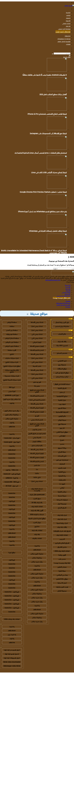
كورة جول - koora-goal (12, 442)
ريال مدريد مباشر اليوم (12, 411)
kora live (12, 497)
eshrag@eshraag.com (52, 280)
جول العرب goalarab (12, 395)
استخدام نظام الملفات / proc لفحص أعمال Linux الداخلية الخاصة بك (41, 153)
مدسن (62, 444)
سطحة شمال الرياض (12, 338)
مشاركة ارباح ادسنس (62, 326)
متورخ (62, 440)
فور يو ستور (37, 382)
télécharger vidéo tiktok (12, 666)
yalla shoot (37, 550)
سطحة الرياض (12, 322)
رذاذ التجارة (62, 476)
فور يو (37, 416)
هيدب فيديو (62, 468)
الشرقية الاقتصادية (62, 412)
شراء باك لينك (62, 515)
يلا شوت (37, 546)
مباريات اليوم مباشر (37, 554)
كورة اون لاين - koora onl (12, 474)
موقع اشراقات (62, 369)
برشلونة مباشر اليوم (11, 415)
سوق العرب (37, 498)
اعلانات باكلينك (37, 538)
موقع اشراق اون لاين (62, 373)
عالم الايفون (62, 416)
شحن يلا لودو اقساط (37, 350)
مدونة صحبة (62, 496)
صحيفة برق (62, 365)
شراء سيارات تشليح (12, 362)
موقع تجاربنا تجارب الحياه (37, 518)
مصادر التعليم (62, 567)
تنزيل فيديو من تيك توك (12, 650)
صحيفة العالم (62, 591)
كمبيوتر (68, 18)
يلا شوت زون (12, 634)
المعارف (62, 464)
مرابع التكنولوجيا (62, 396)
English (67, 36)
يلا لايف (12, 403)
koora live (11, 454)
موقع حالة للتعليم (62, 579)
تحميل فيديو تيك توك (12, 654)
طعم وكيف (62, 480)
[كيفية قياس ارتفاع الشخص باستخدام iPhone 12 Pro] (57, 110)
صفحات (68, 44)
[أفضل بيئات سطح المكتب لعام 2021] (57, 90)
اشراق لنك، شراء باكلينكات (62, 531)
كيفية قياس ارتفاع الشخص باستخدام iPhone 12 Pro (47, 114)
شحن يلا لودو (37, 429)
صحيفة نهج (62, 424)
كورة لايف (12, 501)
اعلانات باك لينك (37, 530)
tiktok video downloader (11, 662)
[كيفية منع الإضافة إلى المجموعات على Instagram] (57, 130)
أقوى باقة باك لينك (37, 510)
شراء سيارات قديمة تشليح (11, 380)
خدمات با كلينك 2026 (37, 514)
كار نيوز (62, 428)
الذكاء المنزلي (66, 23)
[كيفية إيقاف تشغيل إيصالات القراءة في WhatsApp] (57, 227)
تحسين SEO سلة (62, 345)
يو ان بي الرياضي (62, 575)
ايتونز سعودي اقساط (37, 346)
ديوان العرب (37, 522)
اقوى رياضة (62, 555)
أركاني (62, 488)
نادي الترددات (62, 456)
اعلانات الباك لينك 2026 (62, 551)
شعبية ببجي (37, 437)
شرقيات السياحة (62, 500)
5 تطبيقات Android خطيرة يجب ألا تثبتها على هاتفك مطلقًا (45, 75)
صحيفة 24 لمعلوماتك (63, 38)
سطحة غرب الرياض (11, 342)
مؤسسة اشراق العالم (64, 41)
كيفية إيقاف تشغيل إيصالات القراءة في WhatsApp (48, 231)
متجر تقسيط (37, 366)
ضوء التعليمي (62, 361)
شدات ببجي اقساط (37, 322)
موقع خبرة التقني (62, 432)
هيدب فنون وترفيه (62, 587)
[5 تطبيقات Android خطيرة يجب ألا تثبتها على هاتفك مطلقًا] (57, 71)
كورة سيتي (11, 391)
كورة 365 (12, 387)
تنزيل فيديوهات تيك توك (12, 658)
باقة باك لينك (62, 341)
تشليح (12, 354)
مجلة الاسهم (62, 408)
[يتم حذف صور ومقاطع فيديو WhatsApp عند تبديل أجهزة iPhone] (57, 208)
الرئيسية (68, 12)
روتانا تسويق (62, 448)
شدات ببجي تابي (37, 334)
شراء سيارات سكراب (12, 358)
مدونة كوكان (62, 420)
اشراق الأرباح (62, 508)
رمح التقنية (62, 472)
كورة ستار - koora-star (11, 438)
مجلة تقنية (62, 571)
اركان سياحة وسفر (62, 377)
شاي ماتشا (37, 477)
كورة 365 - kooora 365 (12, 482)
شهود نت (62, 484)
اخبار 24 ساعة (62, 583)
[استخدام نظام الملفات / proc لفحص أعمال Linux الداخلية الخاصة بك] (57, 149)
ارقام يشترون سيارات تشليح (12, 371)
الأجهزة (68, 20)
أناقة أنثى (62, 436)
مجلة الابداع (62, 452)
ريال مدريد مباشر (37, 562)
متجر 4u (37, 386)
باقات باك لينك (62, 527)
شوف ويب (62, 404)
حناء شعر (37, 465)
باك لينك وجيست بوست (62, 563)
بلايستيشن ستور (37, 445)
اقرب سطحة (12, 350)
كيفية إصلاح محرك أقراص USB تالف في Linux (49, 172)
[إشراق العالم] (69, 6)
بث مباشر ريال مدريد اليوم (11, 399)
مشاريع (37, 526)
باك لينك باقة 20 (37, 502)
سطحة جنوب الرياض (12, 346)
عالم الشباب (62, 334)
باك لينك (68, 26)
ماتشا (37, 473)
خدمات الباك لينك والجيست (37, 489)
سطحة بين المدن (12, 330)
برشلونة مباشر (37, 558)
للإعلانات (71, 671)
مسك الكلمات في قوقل (62, 384)
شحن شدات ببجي (37, 420)
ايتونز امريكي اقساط (37, 408)
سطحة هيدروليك (12, 334)
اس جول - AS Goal (12, 486)
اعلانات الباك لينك (62, 535)
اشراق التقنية (62, 388)
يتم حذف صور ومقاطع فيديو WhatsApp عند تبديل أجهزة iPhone (42, 211)
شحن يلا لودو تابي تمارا (37, 400)
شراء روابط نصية (62, 523)
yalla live (12, 426)
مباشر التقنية (62, 492)
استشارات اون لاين (62, 460)
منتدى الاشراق (62, 547)
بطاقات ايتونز (37, 441)
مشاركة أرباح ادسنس (64, 29)
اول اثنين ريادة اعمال (62, 322)
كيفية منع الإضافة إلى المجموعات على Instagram (48, 133)
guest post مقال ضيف (37, 494)
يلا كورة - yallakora (12, 478)
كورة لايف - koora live (12, 592)
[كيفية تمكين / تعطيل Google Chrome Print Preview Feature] (57, 188)
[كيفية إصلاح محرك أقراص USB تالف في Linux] (57, 169)
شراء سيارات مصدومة (12, 376)
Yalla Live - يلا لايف (12, 470)
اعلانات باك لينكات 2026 (12, 619)
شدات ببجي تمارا (37, 326)
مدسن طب (62, 559)
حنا (37, 469)
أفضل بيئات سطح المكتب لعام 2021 (53, 94)
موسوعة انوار (62, 504)
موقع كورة (11, 552)
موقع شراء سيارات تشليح (12, 366)
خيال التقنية (62, 400)
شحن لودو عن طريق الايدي (37, 433)
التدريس (62, 539)
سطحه (12, 326)
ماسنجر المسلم (62, 353)
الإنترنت (68, 15)
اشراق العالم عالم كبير (62, 543)
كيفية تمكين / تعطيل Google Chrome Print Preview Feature (43, 192)
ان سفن (62, 392)
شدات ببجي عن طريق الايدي (37, 391)
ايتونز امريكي (37, 342)
